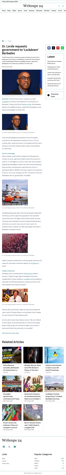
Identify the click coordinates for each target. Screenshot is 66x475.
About (3, 458)
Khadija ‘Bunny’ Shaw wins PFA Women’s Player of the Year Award (54, 68)
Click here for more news (10, 333)
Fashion (53, 10)
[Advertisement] (33, 25)
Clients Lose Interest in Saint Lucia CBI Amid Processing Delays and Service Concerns (54, 74)
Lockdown (5, 101)
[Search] (59, 6)
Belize (14, 10)
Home (4, 10)
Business (32, 10)
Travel (60, 10)
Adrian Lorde (26, 104)
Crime (25, 10)
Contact (4, 461)
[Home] (3, 41)
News (9, 10)
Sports (20, 10)
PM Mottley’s (28, 273)
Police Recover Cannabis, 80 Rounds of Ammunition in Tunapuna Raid (54, 62)
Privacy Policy (5, 463)
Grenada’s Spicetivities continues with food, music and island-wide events (54, 79)
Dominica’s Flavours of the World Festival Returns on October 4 (54, 85)
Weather (47, 10)
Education (39, 10)
